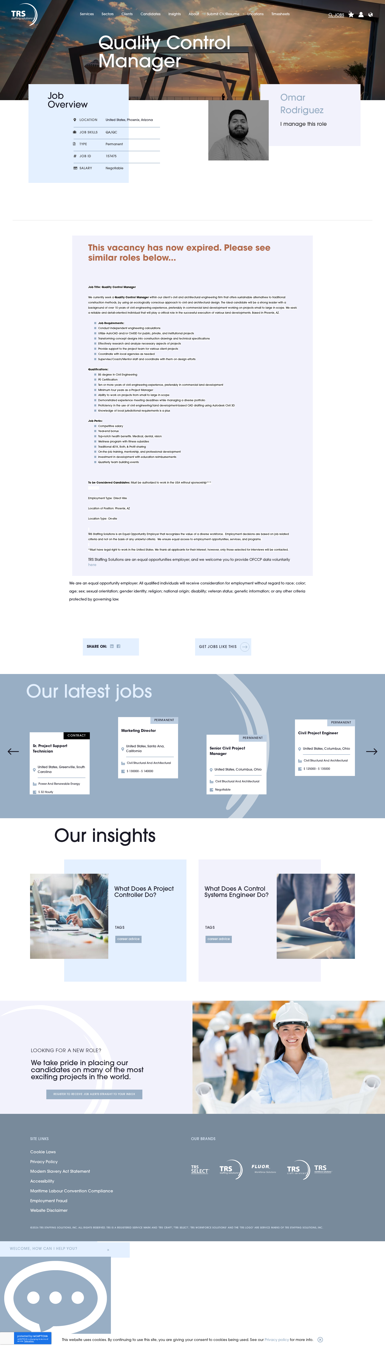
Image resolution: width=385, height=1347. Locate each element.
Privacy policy (277, 1340)
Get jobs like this (218, 647)
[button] (320, 1340)
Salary (86, 168)
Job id (85, 156)
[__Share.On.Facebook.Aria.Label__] (118, 647)
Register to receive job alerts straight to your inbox (94, 1094)
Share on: (97, 647)
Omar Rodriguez (301, 104)
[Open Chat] (55, 1302)
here (92, 565)
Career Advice (128, 939)
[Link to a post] (69, 916)
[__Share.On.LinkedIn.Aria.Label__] (112, 647)
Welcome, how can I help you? (43, 1249)
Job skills (89, 132)
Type (83, 144)
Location (88, 120)
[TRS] (23, 14)
